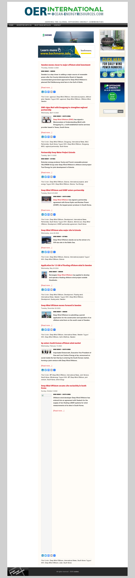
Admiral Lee (78, 222)
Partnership (45, 144)
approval (53, 97)
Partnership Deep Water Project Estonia (58, 152)
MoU (86, 142)
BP (50, 375)
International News (78, 142)
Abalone (70, 222)
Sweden (47, 99)
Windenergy (54, 377)
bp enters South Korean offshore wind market (61, 343)
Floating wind (78, 294)
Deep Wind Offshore (63, 97)
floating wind (55, 299)
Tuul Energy (80, 184)
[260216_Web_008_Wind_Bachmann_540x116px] (66, 57)
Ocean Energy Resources (66, 13)
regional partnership (52, 146)
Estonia (66, 182)
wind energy (60, 379)
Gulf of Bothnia (64, 337)
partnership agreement (69, 224)
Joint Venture (84, 375)
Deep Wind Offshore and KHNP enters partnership (62, 190)
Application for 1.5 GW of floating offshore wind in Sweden (66, 265)
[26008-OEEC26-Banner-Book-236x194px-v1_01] (112, 102)
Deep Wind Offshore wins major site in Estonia (61, 230)
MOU (43, 146)
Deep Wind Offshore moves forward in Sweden (61, 305)
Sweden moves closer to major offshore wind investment (65, 65)
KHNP (59, 224)
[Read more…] (46, 87)
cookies (76, 571)
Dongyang (67, 142)
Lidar (61, 563)
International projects (78, 97)
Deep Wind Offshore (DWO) (63, 119)
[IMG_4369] (66, 44)
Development (68, 219)
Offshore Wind (86, 99)
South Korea (54, 144)
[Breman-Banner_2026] (112, 52)
